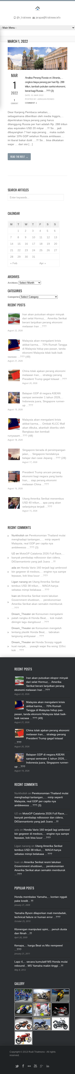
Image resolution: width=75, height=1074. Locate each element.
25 (40, 250)
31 (33, 256)
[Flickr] (29, 1067)
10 (33, 237)
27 (55, 250)
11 (40, 237)
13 (55, 237)
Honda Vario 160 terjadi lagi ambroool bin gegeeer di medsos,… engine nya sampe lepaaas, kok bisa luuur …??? (39, 571)
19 (48, 243)
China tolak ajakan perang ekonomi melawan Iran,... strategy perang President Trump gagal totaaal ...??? (44, 375)
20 (55, 243)
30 (26, 256)
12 (48, 237)
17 (33, 243)
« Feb (13, 263)
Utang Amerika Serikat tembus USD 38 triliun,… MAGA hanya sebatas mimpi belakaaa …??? (35, 585)
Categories (14, 297)
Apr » (42, 263)
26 (48, 250)
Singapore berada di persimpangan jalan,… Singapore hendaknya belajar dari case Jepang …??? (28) (44, 453)
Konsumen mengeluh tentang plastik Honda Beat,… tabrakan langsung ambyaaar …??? (37, 632)
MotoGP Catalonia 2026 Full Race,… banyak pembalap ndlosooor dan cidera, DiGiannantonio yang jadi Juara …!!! (38, 557)
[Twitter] (17, 1067)
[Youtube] (35, 1067)
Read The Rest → (19, 156)
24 (33, 250)
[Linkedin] (47, 1067)
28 (11, 256)
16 (26, 243)
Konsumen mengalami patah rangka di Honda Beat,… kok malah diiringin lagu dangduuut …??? (37, 617)
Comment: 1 (31, 103)
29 (19, 256)
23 (26, 250)
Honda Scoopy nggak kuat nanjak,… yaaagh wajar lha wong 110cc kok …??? (39, 646)
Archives (13, 283)
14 (11, 243)
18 (40, 243)
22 (19, 250)
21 (11, 250)
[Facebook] (23, 1067)
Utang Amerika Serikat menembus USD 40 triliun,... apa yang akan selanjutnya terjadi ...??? (43, 502)
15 (19, 243)
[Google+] (41, 1067)
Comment (14, 101)
